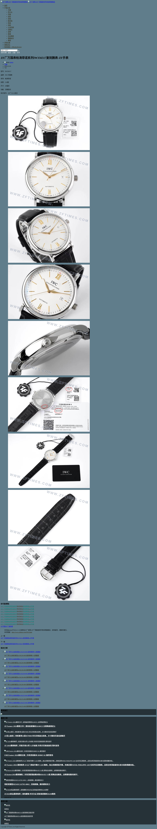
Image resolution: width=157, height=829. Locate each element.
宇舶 (9, 14)
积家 (9, 23)
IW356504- (17, 619)
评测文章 (7, 42)
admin (11, 62)
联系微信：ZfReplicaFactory (13, 47)
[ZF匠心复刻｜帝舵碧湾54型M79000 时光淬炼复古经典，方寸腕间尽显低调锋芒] (30, 732)
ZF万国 (3, 626)
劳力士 (10, 12)
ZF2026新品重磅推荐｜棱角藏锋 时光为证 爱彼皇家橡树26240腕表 (29, 794)
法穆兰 (10, 29)
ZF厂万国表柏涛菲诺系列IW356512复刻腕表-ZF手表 (17, 638)
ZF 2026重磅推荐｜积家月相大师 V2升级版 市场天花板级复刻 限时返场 (31, 746)
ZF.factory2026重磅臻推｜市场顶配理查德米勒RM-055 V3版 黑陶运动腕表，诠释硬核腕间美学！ (41, 774)
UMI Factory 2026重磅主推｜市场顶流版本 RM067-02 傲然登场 (28, 755)
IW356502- (17, 614)
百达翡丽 (11, 36)
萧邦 (9, 40)
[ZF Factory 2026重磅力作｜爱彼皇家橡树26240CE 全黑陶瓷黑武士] (26, 722)
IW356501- (17, 606)
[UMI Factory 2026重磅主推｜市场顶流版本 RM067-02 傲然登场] (24, 751)
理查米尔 (11, 38)
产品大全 (7, 8)
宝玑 (9, 16)
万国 (9, 10)
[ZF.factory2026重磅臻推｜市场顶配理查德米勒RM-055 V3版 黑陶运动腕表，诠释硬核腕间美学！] (35, 770)
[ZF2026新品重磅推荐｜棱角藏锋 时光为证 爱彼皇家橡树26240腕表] (26, 790)
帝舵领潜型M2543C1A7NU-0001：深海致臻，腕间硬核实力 (27, 784)
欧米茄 (10, 21)
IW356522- (17, 624)
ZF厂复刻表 (9, 626)
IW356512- (17, 609)
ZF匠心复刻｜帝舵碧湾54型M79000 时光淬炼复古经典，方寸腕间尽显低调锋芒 (34, 736)
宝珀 (9, 18)
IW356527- (17, 611)
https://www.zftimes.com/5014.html (22, 632)
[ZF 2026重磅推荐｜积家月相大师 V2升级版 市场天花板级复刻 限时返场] (27, 741)
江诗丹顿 (11, 27)
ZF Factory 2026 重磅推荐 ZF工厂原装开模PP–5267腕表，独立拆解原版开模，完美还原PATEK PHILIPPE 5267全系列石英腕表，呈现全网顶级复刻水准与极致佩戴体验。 (69, 765)
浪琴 (9, 32)
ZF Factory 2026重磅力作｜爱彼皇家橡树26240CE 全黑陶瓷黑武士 (29, 726)
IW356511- (17, 621)
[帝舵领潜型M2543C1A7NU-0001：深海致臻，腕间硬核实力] (23, 780)
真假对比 (7, 45)
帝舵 (9, 25)
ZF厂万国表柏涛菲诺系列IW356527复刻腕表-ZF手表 (17, 644)
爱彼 (9, 34)
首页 (5, 5)
